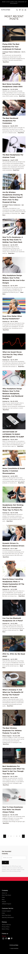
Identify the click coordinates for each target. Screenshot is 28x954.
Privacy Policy (5, 926)
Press (3, 897)
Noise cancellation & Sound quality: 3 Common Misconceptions (13, 471)
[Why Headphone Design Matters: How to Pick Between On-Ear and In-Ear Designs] (14, 265)
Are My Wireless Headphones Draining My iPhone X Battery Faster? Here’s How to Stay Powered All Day (12, 197)
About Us (4, 893)
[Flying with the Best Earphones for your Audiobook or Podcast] (14, 34)
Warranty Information (8, 917)
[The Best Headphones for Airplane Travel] (14, 144)
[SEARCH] (17, 10)
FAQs (3, 913)
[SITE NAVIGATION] (25, 10)
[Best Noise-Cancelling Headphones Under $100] (14, 74)
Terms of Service (6, 924)
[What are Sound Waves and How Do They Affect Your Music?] (14, 342)
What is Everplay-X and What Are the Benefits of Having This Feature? (12, 692)
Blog (3, 899)
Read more (22, 96)
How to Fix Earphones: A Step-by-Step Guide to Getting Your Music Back (12, 240)
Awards (4, 901)
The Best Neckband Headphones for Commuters (10, 121)
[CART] (22, 10)
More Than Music (6, 895)
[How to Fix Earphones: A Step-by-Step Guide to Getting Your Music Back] (14, 227)
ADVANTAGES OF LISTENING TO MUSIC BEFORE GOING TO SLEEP (13, 434)
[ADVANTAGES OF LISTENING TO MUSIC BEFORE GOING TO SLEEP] (14, 421)
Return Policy (5, 929)
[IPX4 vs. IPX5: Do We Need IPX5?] (14, 643)
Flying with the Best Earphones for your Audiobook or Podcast (11, 47)
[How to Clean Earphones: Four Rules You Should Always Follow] (14, 797)
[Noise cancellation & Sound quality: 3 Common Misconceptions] (14, 458)
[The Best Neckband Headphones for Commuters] (14, 108)
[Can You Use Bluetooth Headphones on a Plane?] (14, 608)
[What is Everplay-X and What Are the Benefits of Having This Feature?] (14, 679)
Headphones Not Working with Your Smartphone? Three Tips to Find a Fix (12, 507)
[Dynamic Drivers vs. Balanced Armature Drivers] (14, 533)
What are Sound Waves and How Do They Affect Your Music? (12, 354)
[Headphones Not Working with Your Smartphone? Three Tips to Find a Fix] (14, 495)
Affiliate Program (6, 903)
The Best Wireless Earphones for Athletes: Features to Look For (12, 730)
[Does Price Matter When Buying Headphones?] (14, 306)
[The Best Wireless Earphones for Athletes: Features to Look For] (14, 718)
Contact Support (6, 911)
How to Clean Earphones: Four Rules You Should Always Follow (12, 809)
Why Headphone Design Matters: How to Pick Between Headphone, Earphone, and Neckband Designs (12, 393)
